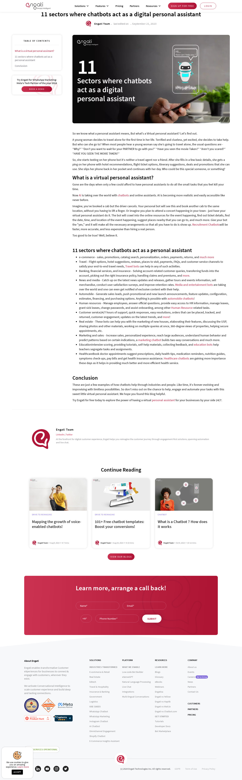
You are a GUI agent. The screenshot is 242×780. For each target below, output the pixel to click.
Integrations (128, 691)
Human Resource (182, 308)
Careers (197, 676)
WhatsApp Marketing (99, 716)
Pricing (119, 6)
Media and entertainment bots (194, 285)
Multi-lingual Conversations (135, 696)
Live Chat (126, 686)
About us (192, 667)
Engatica (159, 691)
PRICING (192, 715)
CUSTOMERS (194, 703)
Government (95, 696)
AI (80, 195)
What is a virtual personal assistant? (34, 50)
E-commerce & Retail (99, 671)
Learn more (23, 766)
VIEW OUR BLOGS (121, 556)
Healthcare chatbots (176, 358)
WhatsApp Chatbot (98, 711)
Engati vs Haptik (163, 701)
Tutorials (159, 721)
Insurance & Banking (99, 691)
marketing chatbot (149, 340)
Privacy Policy (208, 768)
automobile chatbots (181, 298)
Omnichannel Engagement (102, 731)
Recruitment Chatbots (206, 224)
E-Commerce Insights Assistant (104, 741)
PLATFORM (127, 660)
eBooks (158, 681)
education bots (203, 344)
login (208, 5)
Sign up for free (182, 5)
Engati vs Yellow (163, 696)
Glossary (159, 676)
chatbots (123, 195)
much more (207, 257)
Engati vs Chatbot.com (166, 711)
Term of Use (191, 768)
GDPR (177, 768)
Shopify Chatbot (97, 736)
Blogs (157, 671)
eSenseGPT (127, 676)
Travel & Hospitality (99, 686)
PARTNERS (193, 709)
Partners (134, 6)
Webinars (159, 686)
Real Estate (94, 676)
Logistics (93, 701)
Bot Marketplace (163, 731)
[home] (38, 5)
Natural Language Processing (136, 681)
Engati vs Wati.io (163, 706)
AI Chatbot (94, 726)
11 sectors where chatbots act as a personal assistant (33, 58)
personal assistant (163, 400)
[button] (82, 6)
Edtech (92, 681)
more (186, 275)
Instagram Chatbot (98, 721)
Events (191, 671)
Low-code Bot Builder (132, 671)
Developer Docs (162, 726)
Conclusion (21, 65)
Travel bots (132, 266)
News (190, 681)
